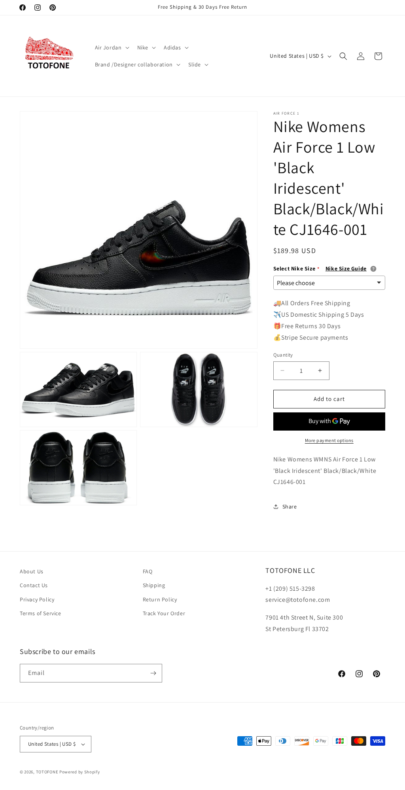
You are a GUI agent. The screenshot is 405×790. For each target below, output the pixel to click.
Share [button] (289, 506)
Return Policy (160, 599)
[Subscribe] (153, 673)
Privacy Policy (37, 599)
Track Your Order (164, 613)
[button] (111, 47)
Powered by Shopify (79, 772)
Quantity (283, 355)
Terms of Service (40, 613)
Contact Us (34, 585)
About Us (32, 571)
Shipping (154, 585)
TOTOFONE (47, 772)
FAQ (148, 571)
